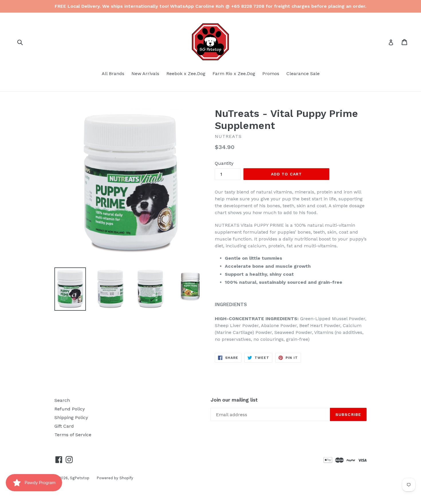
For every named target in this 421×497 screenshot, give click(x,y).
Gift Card (64, 426)
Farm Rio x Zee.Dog (234, 73)
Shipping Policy (71, 417)
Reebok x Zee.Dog (185, 73)
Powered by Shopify (115, 478)
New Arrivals (145, 73)
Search (62, 400)
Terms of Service (72, 434)
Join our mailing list (234, 400)
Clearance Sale (303, 73)
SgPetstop (79, 478)
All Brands (113, 73)
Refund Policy (69, 409)
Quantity (224, 163)
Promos (270, 73)
